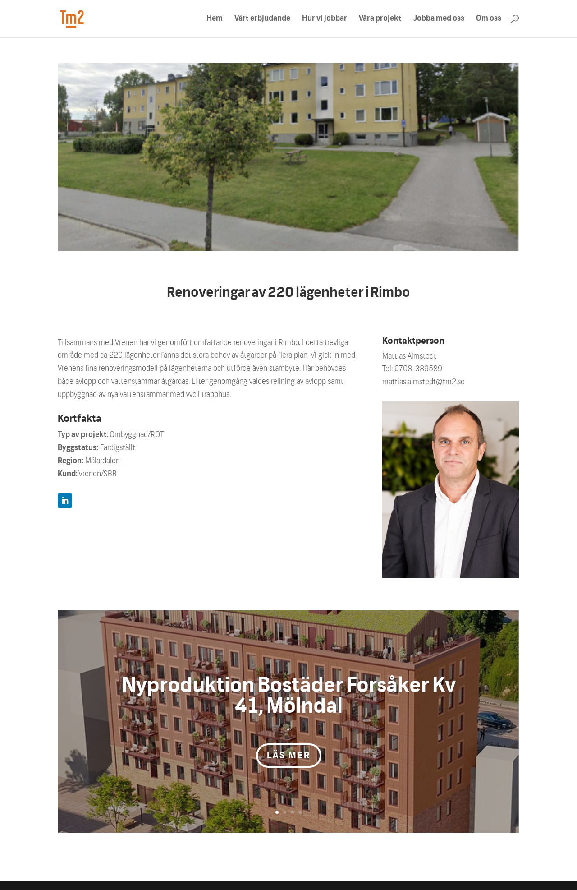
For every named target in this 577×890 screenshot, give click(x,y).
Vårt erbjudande (262, 19)
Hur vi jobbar (324, 19)
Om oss (488, 19)
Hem (214, 19)
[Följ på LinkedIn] (65, 500)
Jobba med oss (438, 19)
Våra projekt (380, 19)
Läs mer (289, 755)
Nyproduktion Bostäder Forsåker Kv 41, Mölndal (289, 696)
